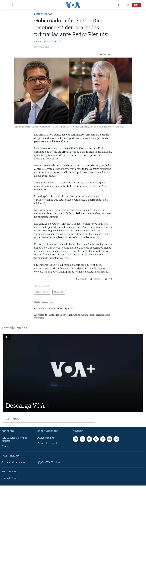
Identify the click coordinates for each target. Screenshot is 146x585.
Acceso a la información (14, 462)
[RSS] (96, 439)
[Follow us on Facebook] (75, 439)
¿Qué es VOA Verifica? (49, 462)
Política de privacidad (48, 443)
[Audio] (127, 5)
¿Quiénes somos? (46, 438)
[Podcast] (103, 439)
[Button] (106, 54)
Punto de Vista (9, 478)
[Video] (118, 5)
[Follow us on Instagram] (116, 439)
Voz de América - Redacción (48, 41)
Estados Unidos (43, 14)
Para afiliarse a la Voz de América (14, 439)
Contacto (6, 446)
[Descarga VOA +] (73, 373)
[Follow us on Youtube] (89, 439)
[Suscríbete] (109, 439)
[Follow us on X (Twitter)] (82, 439)
